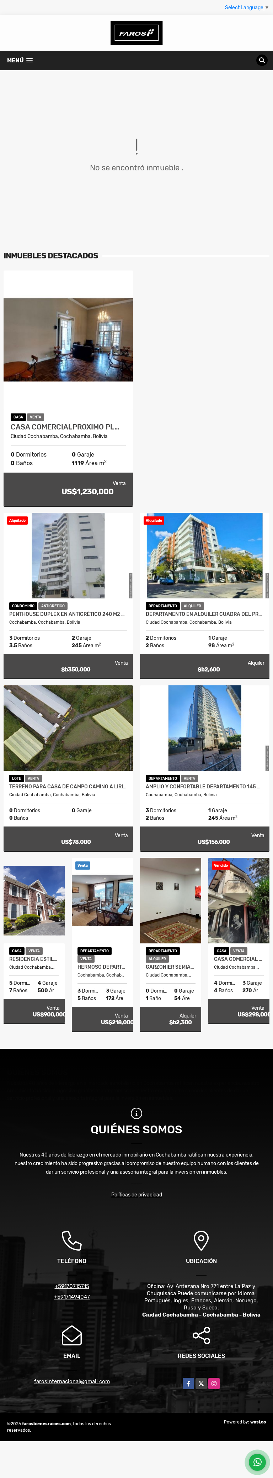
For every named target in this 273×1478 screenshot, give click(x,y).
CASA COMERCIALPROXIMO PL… (65, 427)
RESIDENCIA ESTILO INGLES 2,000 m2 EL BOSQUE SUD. (34, 959)
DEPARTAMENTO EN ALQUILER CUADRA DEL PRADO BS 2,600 (205, 614)
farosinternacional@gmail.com (72, 1381)
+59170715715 (72, 1286)
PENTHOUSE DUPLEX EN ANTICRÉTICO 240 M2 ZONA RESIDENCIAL (68, 614)
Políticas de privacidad (136, 1195)
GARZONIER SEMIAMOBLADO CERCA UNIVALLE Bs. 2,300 (171, 967)
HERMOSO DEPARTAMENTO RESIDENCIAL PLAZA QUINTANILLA (102, 967)
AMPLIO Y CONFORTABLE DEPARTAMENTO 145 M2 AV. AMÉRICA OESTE (205, 787)
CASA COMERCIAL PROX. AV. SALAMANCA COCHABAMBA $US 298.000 (239, 959)
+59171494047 (72, 1297)
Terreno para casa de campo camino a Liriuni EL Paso (68, 787)
